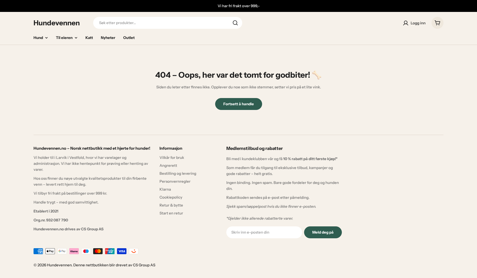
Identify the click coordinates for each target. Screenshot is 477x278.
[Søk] (235, 23)
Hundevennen (57, 23)
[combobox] (167, 23)
